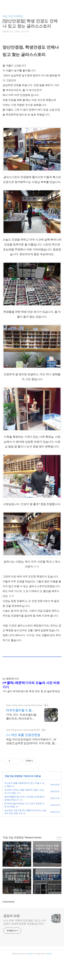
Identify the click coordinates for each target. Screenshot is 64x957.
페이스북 (24, 825)
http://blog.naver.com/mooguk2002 (23, 730)
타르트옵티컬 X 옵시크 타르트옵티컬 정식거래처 (20, 710)
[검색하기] (59, 4)
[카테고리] (4, 4)
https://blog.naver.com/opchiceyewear (24, 705)
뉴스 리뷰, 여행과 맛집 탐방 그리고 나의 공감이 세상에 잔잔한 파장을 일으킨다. (24, 922)
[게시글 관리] (17, 761)
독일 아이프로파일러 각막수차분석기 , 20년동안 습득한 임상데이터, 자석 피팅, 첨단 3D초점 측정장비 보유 (31, 741)
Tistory (49, 954)
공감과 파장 (11, 915)
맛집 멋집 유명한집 (13, 16)
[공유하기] (13, 761)
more (58, 837)
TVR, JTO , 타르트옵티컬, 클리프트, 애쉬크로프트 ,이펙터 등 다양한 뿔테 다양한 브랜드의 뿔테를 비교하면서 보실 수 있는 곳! (21, 716)
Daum (31, 954)
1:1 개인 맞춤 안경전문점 (23, 735)
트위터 (40, 825)
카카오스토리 (32, 825)
